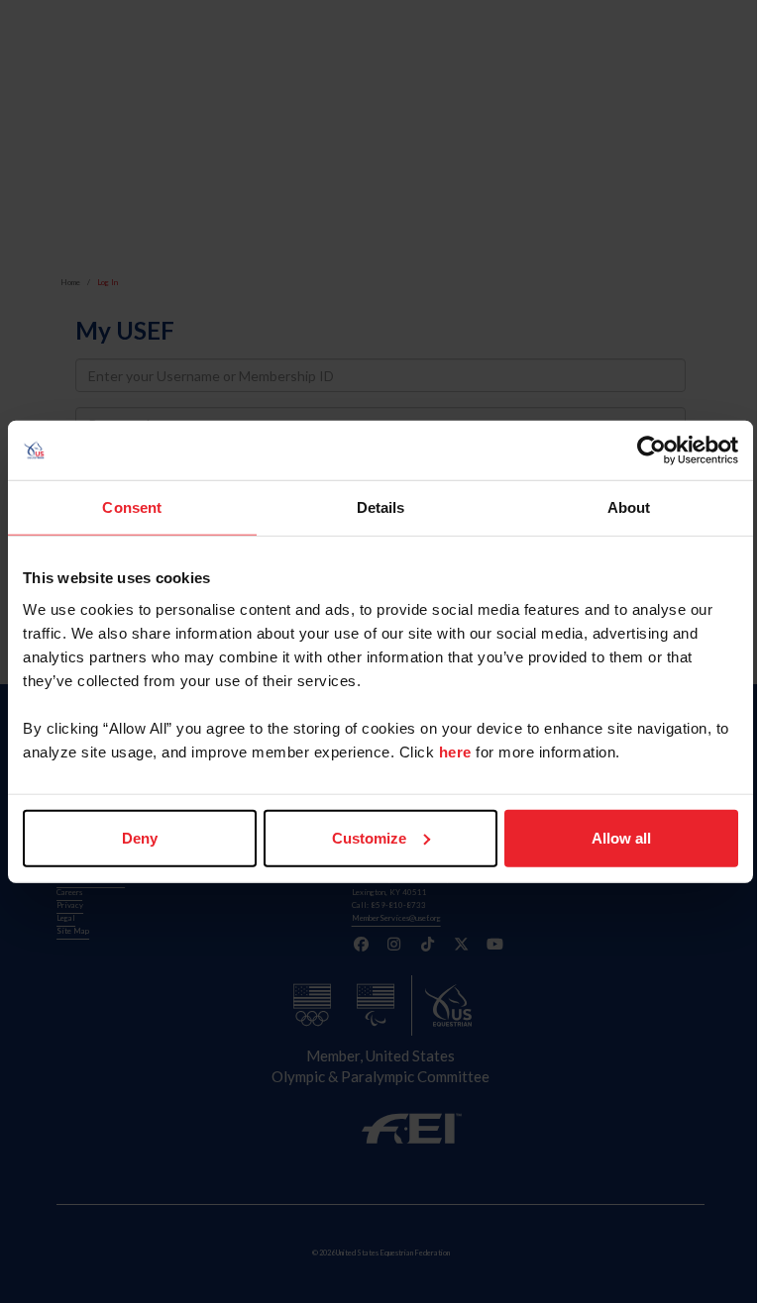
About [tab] (629, 507)
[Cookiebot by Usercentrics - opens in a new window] (651, 450)
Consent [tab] (132, 507)
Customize (369, 837)
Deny (140, 837)
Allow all (621, 837)
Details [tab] (381, 507)
